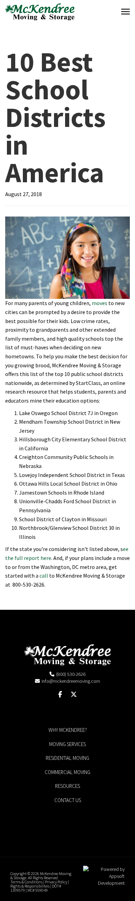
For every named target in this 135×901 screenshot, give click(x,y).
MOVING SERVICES (67, 744)
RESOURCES (67, 786)
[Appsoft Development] (104, 875)
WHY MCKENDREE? (67, 730)
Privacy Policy (56, 881)
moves (99, 303)
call (43, 575)
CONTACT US (67, 800)
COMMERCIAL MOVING (67, 772)
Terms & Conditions (26, 881)
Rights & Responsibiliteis (30, 886)
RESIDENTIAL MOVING (67, 758)
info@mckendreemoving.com (71, 681)
